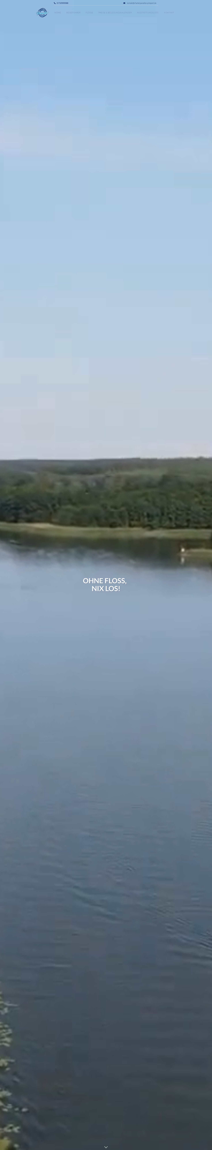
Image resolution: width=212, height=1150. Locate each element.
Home (58, 12)
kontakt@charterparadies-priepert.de (141, 3)
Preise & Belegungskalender (115, 12)
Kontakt (169, 12)
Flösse (89, 12)
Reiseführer (73, 12)
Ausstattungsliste (148, 12)
